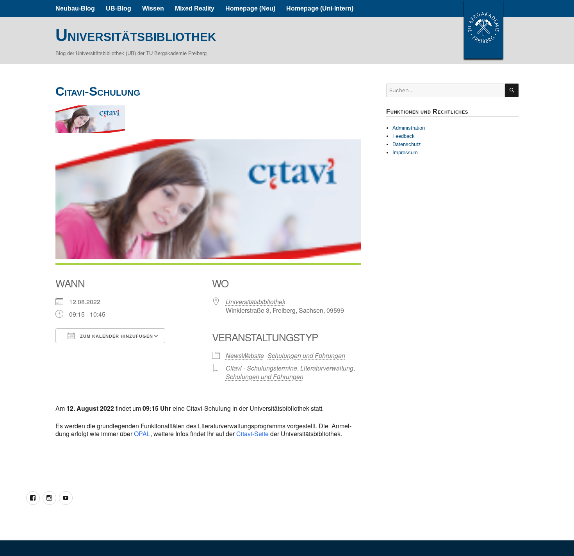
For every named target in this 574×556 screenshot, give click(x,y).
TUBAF (483, 29)
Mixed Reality (194, 8)
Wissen (153, 8)
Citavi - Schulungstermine (261, 368)
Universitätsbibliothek (135, 35)
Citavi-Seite (253, 433)
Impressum (405, 152)
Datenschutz (406, 144)
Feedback (403, 136)
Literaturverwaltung (326, 368)
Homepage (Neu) (250, 8)
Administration (408, 128)
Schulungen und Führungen (306, 355)
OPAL (142, 433)
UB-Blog (118, 8)
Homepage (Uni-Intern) (319, 8)
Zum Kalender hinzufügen (115, 336)
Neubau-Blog (75, 8)
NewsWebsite (245, 355)
